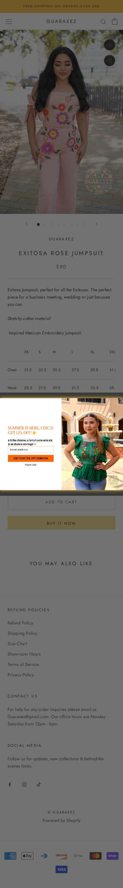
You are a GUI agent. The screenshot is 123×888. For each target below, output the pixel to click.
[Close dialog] (120, 400)
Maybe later (31, 465)
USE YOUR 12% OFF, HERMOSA (31, 458)
